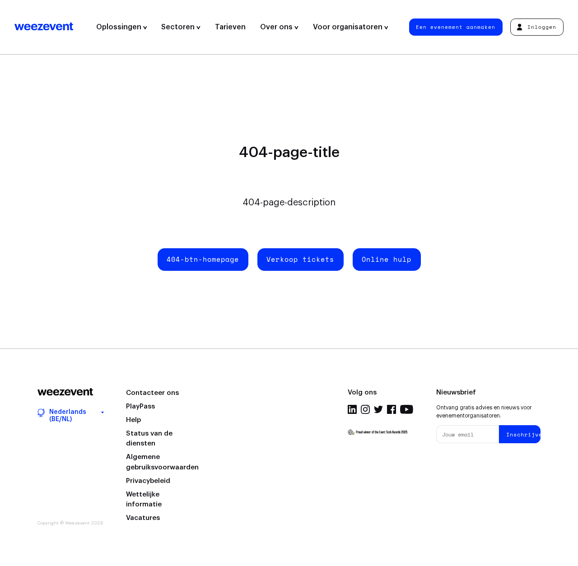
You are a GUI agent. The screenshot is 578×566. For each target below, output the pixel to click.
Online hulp (386, 259)
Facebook (391, 409)
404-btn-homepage (203, 259)
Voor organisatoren (348, 27)
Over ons (277, 27)
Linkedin (352, 409)
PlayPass (140, 406)
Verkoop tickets (300, 259)
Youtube (406, 409)
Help (133, 420)
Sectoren (178, 27)
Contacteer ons (152, 393)
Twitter (378, 409)
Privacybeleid (148, 481)
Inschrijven (523, 434)
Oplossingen (119, 27)
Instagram (365, 409)
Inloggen (541, 27)
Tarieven (230, 27)
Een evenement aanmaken (455, 27)
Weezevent (51, 27)
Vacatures (143, 518)
